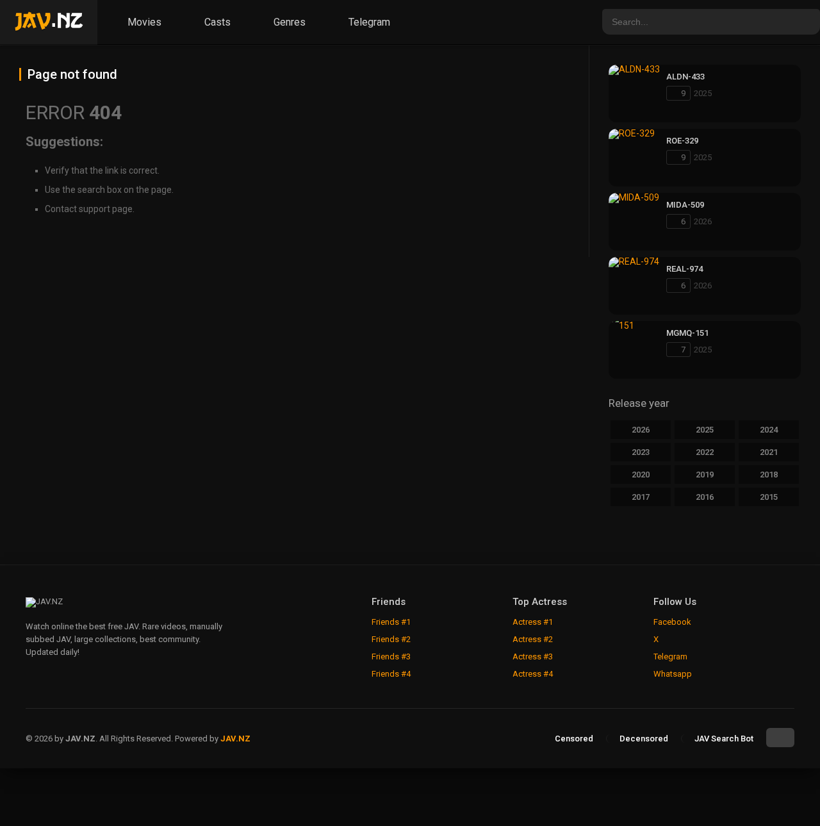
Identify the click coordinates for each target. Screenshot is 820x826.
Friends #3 (391, 656)
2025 (705, 429)
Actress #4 (532, 674)
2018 (769, 474)
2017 (641, 497)
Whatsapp (672, 674)
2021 (769, 452)
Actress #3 (532, 656)
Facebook (672, 622)
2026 (641, 429)
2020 (641, 474)
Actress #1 (532, 622)
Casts (216, 22)
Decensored (643, 738)
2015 (769, 497)
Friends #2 (391, 639)
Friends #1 (391, 622)
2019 (705, 474)
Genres (288, 22)
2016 (705, 497)
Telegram (368, 22)
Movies (143, 22)
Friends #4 (391, 674)
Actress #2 (532, 639)
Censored (574, 738)
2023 (641, 452)
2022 (705, 452)
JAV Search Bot (723, 738)
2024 (769, 429)
